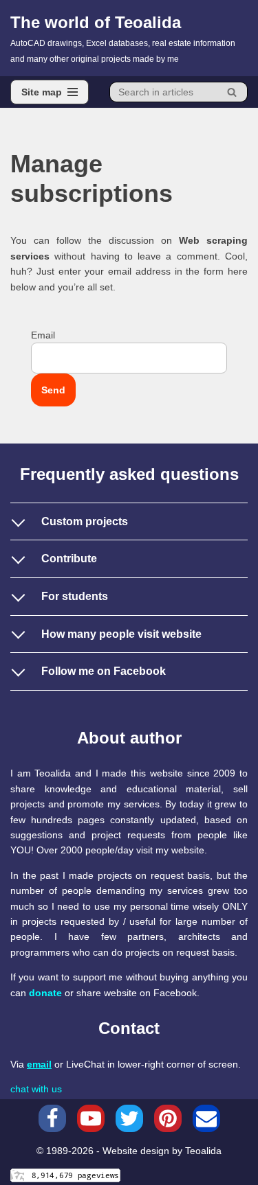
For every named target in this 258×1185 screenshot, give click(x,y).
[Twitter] (129, 1118)
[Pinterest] (168, 1118)
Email (43, 335)
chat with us (36, 1088)
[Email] (206, 1118)
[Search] (232, 92)
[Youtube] (91, 1118)
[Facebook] (52, 1118)
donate (45, 992)
